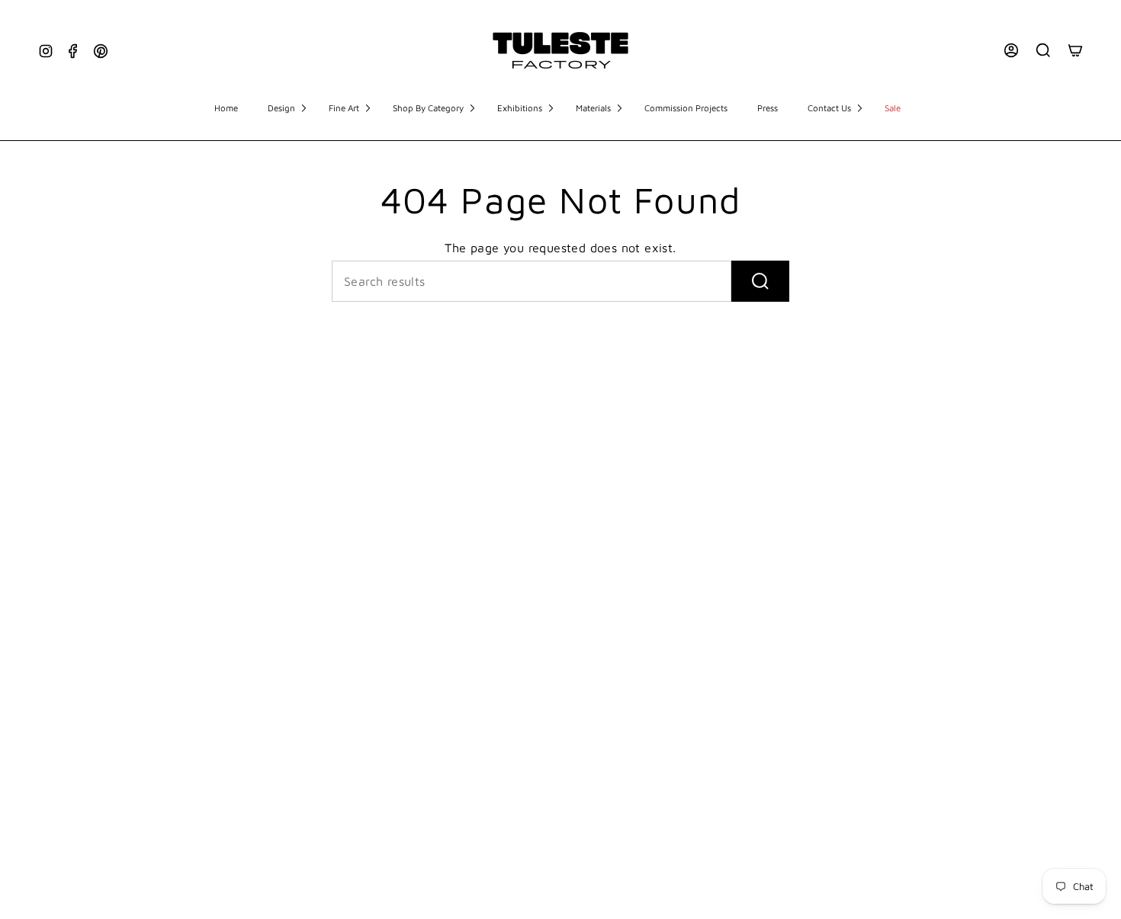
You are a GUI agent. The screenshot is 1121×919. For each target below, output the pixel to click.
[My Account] (1011, 50)
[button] (286, 109)
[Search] (1043, 50)
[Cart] (1075, 50)
